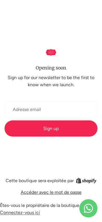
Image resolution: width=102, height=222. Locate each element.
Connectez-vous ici (20, 212)
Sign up (51, 128)
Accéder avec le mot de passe (51, 192)
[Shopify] (86, 181)
